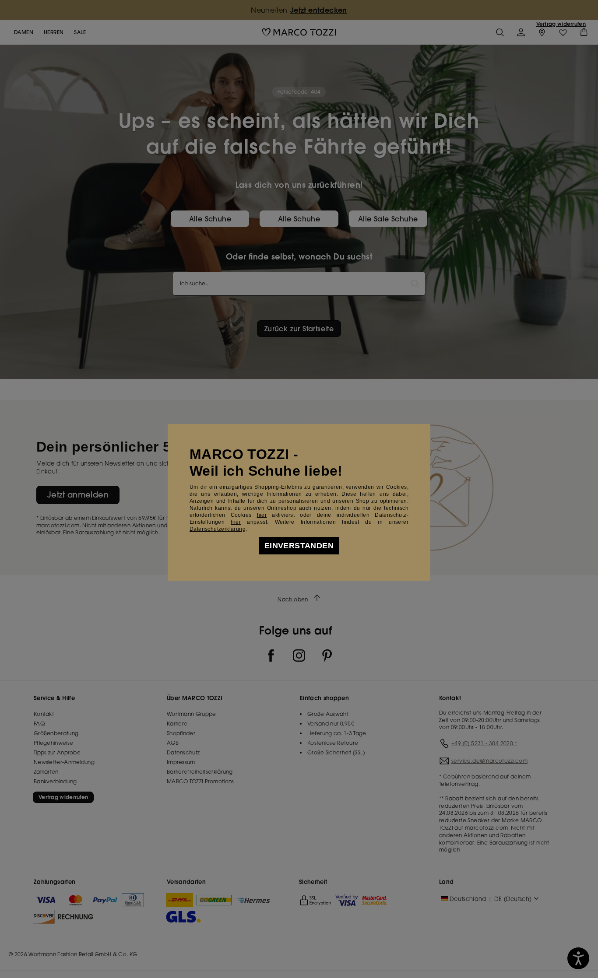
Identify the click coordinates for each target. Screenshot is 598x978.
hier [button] (236, 522)
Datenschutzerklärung (218, 529)
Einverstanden (299, 545)
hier (262, 515)
